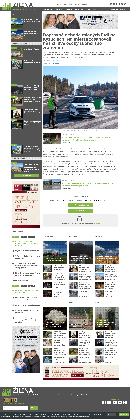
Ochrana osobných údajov (81, 417)
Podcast (97, 303)
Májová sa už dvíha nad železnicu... (27, 251)
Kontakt (35, 395)
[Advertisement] (26, 75)
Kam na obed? (79, 9)
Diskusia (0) (80, 211)
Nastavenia (111, 414)
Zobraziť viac (26, 176)
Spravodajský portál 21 (21, 395)
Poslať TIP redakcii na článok (80, 205)
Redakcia (43, 395)
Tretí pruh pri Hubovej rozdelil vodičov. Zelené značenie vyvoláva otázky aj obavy (27, 265)
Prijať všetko (123, 414)
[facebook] (53, 63)
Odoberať (34, 408)
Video (88, 9)
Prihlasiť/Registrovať (118, 9)
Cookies (83, 395)
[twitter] (56, 63)
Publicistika (68, 9)
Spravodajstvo (48, 9)
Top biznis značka (91, 395)
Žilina (23, 5)
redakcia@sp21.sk (104, 200)
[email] (58, 63)
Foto (44, 303)
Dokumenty (74, 395)
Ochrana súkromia (62, 395)
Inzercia (51, 395)
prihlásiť (97, 224)
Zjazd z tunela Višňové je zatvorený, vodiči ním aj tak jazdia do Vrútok (27, 243)
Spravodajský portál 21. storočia (24, 9)
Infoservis (59, 9)
